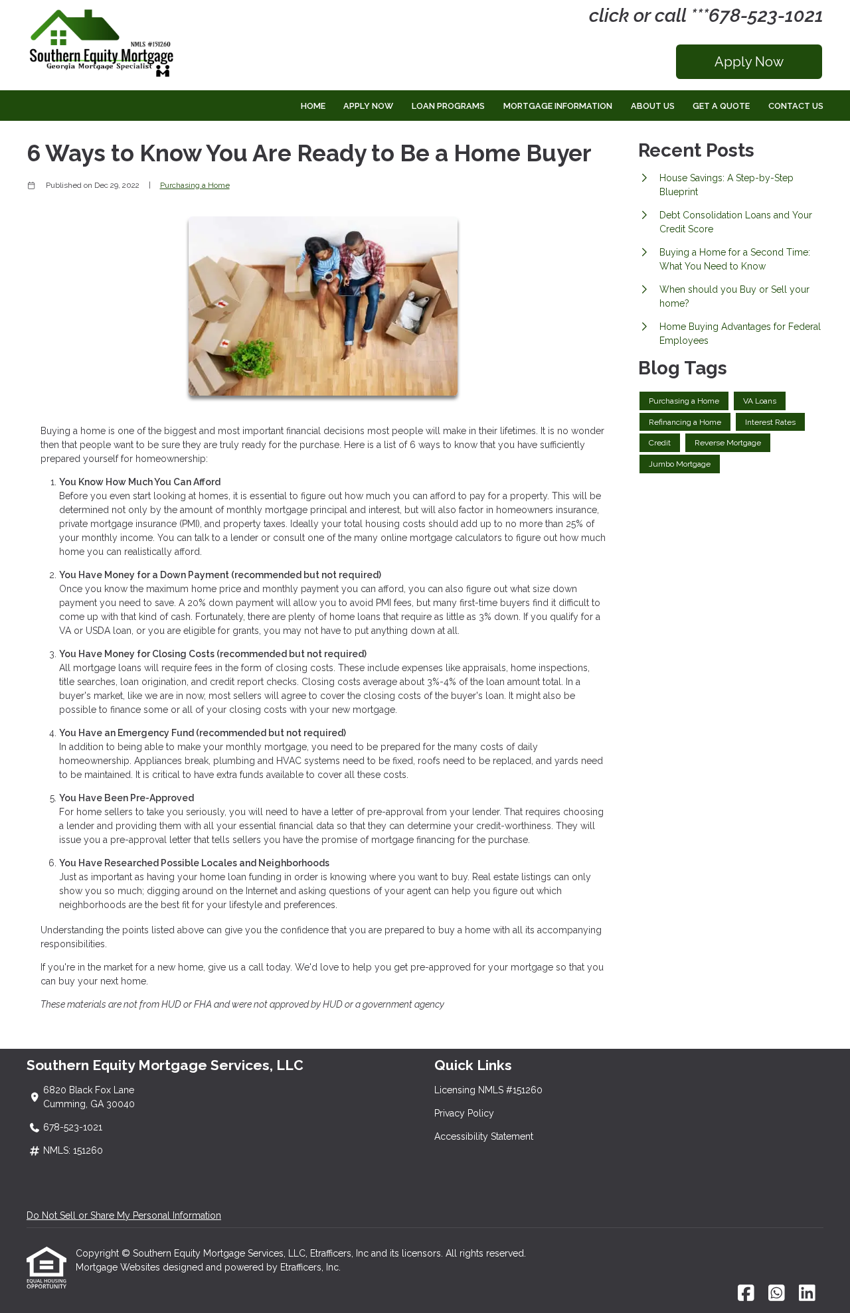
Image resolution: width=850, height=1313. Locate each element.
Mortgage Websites (119, 1267)
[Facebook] (746, 1294)
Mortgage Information (557, 106)
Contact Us (795, 106)
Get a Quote (721, 106)
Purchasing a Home (195, 185)
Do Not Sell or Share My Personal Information (124, 1215)
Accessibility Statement (483, 1136)
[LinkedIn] (807, 1294)
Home (313, 106)
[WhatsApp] (776, 1294)
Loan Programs (448, 106)
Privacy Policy (464, 1113)
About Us (653, 106)
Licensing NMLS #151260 (488, 1090)
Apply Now (749, 62)
